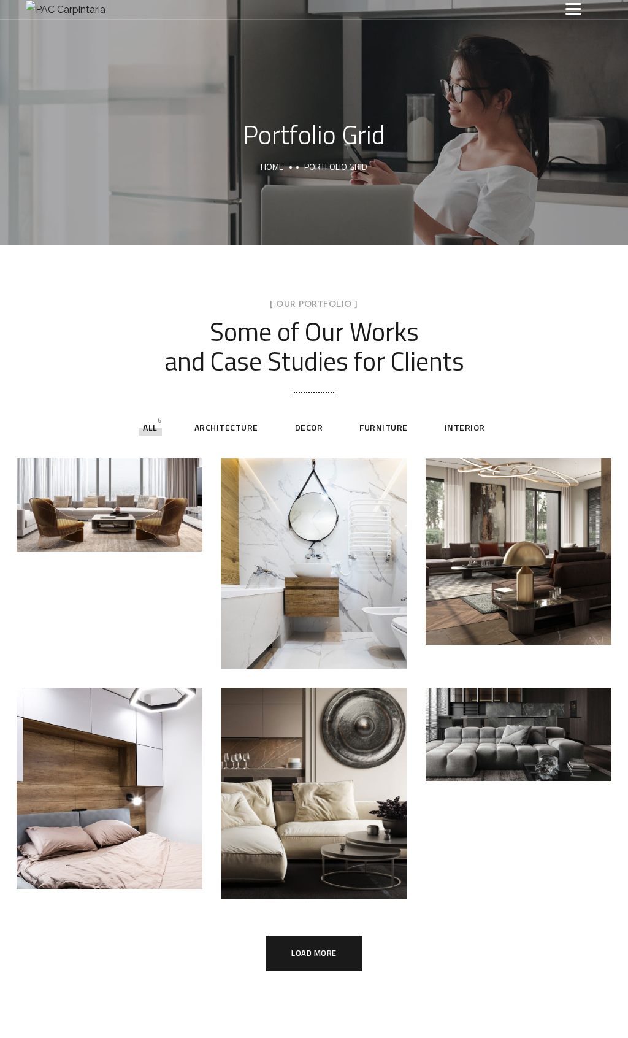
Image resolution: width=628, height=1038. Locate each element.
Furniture (383, 427)
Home (272, 166)
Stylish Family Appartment (109, 491)
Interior (465, 427)
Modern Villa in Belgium (314, 780)
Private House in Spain (109, 775)
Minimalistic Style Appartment (518, 720)
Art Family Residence (518, 537)
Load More (314, 953)
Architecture (226, 427)
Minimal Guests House (313, 550)
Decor (309, 427)
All (150, 427)
